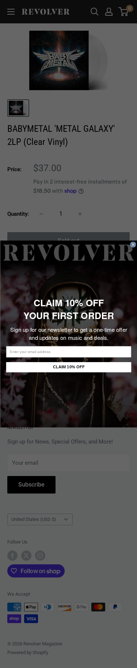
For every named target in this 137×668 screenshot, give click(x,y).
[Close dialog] (133, 244)
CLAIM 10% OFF (68, 367)
